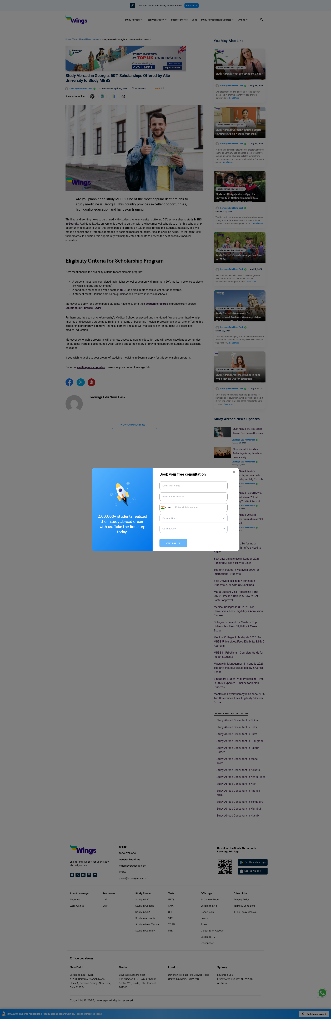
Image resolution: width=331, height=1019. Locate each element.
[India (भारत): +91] (163, 507)
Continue (172, 543)
